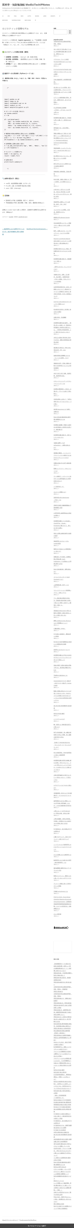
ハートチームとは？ (59, 719)
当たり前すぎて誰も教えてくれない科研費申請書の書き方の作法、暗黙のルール (62, 51)
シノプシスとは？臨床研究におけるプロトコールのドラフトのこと (62, 847)
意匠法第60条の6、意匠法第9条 (62, 1003)
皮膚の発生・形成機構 (60, 317)
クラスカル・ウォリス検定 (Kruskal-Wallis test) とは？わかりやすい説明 (62, 61)
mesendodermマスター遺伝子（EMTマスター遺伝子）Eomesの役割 (62, 683)
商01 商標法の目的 (59, 1204)
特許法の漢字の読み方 (60, 1167)
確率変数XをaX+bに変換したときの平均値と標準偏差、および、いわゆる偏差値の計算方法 (62, 803)
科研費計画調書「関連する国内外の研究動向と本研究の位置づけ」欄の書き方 (62, 427)
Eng (15, 16)
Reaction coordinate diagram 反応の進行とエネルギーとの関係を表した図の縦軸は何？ (62, 241)
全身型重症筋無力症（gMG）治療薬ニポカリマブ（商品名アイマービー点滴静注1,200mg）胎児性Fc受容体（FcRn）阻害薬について (62, 291)
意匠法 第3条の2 (58, 991)
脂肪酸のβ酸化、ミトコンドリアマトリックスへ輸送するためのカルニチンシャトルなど (62, 455)
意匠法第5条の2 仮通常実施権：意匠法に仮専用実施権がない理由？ (63, 1037)
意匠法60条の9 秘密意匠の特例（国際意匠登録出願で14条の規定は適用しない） (62, 1012)
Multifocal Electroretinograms (37, 229)
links (44, 16)
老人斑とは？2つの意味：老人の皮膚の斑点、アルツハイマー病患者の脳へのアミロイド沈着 (62, 90)
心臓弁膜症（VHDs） (60, 628)
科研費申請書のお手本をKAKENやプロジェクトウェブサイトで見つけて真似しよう (62, 657)
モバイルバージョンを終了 (37, 1226)
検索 (55, 28)
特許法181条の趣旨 (59, 713)
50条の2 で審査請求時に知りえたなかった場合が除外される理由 (62, 1065)
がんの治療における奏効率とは (62, 855)
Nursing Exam (16, 20)
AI (2, 16)
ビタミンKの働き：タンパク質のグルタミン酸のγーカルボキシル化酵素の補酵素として (62, 1171)
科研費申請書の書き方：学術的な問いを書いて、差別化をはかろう (62, 120)
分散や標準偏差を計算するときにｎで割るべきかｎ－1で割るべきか (62, 777)
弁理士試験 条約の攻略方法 (61, 1132)
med (22, 16)
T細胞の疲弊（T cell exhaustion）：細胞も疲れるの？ (62, 445)
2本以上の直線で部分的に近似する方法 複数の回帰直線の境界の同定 (62, 340)
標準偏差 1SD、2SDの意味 (62, 128)
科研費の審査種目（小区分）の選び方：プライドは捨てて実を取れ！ (62, 391)
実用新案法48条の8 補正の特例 (62, 1104)
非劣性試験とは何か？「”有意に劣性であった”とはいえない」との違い (63, 401)
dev (9, 16)
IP (35, 20)
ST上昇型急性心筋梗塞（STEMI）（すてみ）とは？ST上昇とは (62, 110)
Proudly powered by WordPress (28, 1220)
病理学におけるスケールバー (62, 650)
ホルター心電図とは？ (60, 492)
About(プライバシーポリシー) (10, 1220)
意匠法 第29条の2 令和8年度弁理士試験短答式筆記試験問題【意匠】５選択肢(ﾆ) (62, 1031)
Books (37, 16)
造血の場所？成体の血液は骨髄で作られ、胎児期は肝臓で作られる (62, 667)
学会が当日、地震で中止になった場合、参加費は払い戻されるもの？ (62, 1199)
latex (29, 16)
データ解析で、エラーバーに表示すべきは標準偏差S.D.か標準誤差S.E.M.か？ (62, 478)
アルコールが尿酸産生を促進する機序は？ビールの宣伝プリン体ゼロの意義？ (62, 1054)
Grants (53, 16)
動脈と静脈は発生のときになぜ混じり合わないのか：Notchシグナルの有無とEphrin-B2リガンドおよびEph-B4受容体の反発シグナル (62, 695)
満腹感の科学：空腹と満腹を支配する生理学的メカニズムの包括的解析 (62, 365)
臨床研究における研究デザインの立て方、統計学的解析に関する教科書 (13, 231)
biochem (5, 20)
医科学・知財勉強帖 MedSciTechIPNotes (26, 4)
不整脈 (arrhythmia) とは (61, 891)
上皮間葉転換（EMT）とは (61, 585)
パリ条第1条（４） (59, 486)
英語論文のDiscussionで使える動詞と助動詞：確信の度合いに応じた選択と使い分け (62, 613)
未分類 (11, 217)
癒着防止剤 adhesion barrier (62, 217)
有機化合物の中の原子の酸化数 (62, 463)
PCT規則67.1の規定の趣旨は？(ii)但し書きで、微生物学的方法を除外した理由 (62, 1116)
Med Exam (28, 20)
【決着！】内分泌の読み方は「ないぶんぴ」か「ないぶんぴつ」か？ (62, 745)
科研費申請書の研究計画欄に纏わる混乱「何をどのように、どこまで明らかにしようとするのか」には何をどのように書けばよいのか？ (62, 765)
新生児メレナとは (59, 1181)
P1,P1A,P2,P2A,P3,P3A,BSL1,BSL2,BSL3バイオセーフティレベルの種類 (63, 72)
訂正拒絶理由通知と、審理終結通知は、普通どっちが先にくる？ (62, 1077)
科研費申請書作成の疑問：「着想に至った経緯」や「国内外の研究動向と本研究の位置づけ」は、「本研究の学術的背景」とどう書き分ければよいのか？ (62, 327)
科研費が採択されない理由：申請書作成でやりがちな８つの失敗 (62, 251)
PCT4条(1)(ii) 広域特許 (60, 1130)
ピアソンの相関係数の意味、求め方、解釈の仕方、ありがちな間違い (62, 100)
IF (59, 16)
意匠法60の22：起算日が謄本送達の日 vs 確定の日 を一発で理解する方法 (62, 1019)
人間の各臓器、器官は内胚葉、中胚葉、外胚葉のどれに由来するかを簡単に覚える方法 (62, 821)
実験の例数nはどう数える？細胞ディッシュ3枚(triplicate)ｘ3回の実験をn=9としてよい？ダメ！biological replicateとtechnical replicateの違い (62, 138)
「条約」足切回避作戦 (60, 1095)
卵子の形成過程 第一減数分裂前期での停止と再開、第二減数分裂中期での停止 (62, 735)
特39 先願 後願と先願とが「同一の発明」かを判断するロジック (63, 182)
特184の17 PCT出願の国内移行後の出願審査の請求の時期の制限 (62, 1109)
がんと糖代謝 (57, 914)
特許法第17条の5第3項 (60, 1072)
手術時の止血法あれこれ (60, 675)
